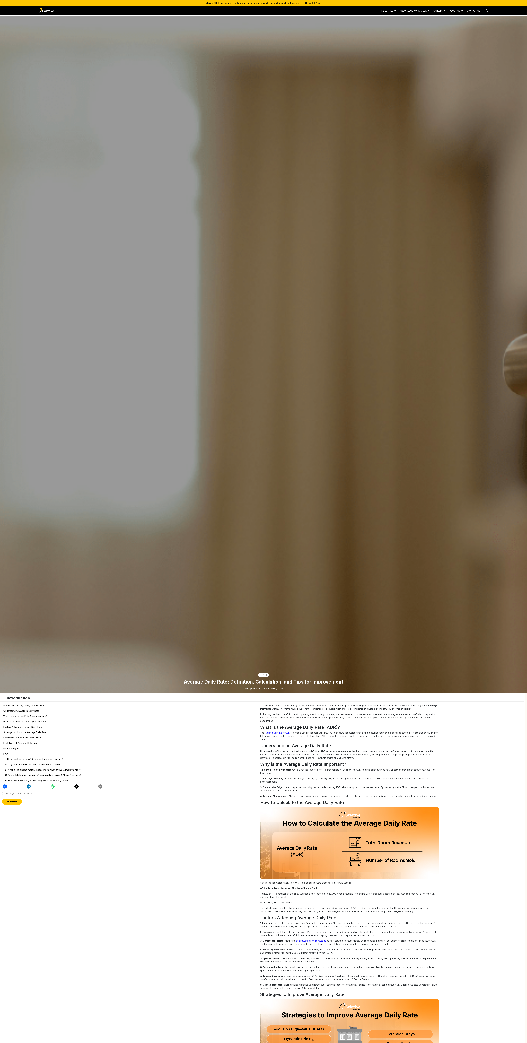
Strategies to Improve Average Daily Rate (24, 732)
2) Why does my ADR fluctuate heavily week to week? (33, 764)
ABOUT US (455, 10)
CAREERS (438, 10)
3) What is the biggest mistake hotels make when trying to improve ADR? (43, 769)
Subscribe (86, 801)
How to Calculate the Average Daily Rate (24, 721)
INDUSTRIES (387, 10)
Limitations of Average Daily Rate (20, 743)
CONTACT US (473, 10)
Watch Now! (315, 3)
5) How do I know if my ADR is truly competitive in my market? (37, 780)
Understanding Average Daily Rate (21, 710)
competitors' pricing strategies (311, 940)
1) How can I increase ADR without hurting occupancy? (34, 759)
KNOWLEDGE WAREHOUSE (413, 10)
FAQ (5, 753)
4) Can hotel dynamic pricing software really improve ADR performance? (43, 775)
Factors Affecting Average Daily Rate (22, 727)
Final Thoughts (11, 748)
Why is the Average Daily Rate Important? (25, 716)
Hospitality (263, 675)
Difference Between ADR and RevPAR (23, 737)
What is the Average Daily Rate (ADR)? (23, 705)
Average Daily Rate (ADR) (277, 732)
